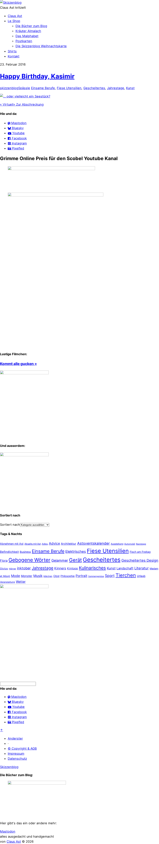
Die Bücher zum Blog (31, 26)
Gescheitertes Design (139, 560)
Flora (4, 560)
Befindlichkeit (9, 552)
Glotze (4, 568)
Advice (54, 543)
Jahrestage (115, 88)
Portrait (81, 576)
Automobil (129, 544)
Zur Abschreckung (28, 104)
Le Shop (14, 21)
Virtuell (6, 104)
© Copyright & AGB (22, 748)
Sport (110, 575)
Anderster (15, 738)
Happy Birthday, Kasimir (37, 76)
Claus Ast (15, 16)
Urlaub (141, 576)
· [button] (8, 743)
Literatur (141, 568)
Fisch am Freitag (140, 551)
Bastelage (141, 544)
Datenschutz (17, 758)
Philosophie (67, 576)
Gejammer (59, 560)
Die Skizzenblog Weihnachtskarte (41, 46)
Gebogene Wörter (29, 560)
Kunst (130, 88)
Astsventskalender (93, 543)
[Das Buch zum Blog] (24, 455)
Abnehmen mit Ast (11, 543)
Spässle (24, 88)
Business (25, 551)
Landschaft (125, 568)
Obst (56, 576)
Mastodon (7, 831)
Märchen (47, 576)
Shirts (12, 51)
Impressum (16, 753)
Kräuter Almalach (28, 31)
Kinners (60, 568)
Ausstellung (117, 543)
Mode (15, 576)
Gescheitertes (94, 88)
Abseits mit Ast (32, 543)
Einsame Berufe (43, 88)
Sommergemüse (96, 576)
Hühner (12, 568)
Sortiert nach (10, 525)
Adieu (45, 544)
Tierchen (126, 575)
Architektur (68, 543)
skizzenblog (9, 88)
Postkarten (24, 41)
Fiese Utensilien (69, 88)
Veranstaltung (7, 582)
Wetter (21, 582)
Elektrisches (75, 551)
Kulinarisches (92, 567)
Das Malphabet (27, 36)
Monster (26, 576)
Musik (37, 576)
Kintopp (72, 568)
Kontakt (13, 56)
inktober (24, 568)
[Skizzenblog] (11, 2)
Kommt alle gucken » (18, 363)
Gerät (75, 560)
